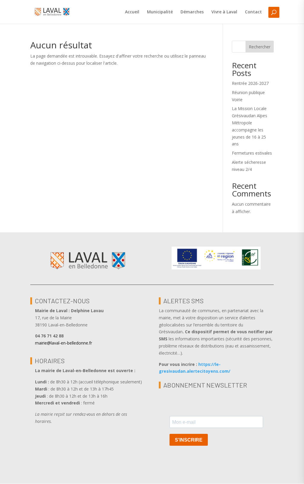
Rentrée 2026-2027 (250, 83)
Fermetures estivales (252, 153)
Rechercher (259, 47)
